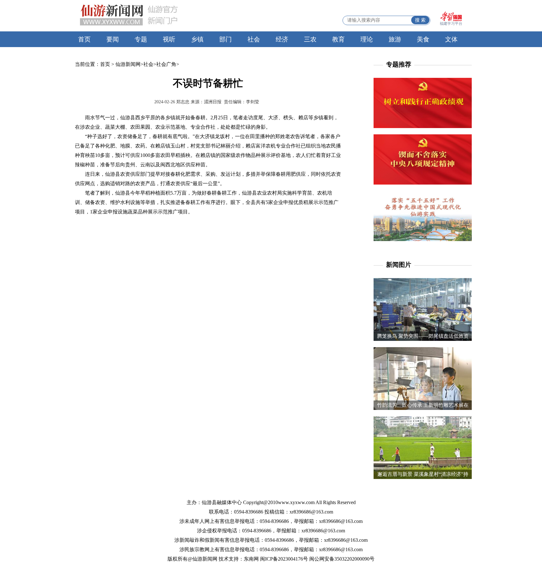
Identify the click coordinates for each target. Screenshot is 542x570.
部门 (225, 39)
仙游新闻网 (128, 64)
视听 (169, 39)
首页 (84, 39)
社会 (253, 39)
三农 (310, 39)
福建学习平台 (451, 23)
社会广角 (166, 64)
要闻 (112, 39)
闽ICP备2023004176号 (284, 559)
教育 (338, 39)
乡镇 (197, 39)
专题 (141, 39)
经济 (282, 39)
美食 (423, 39)
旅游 (395, 39)
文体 (451, 39)
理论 (366, 39)
